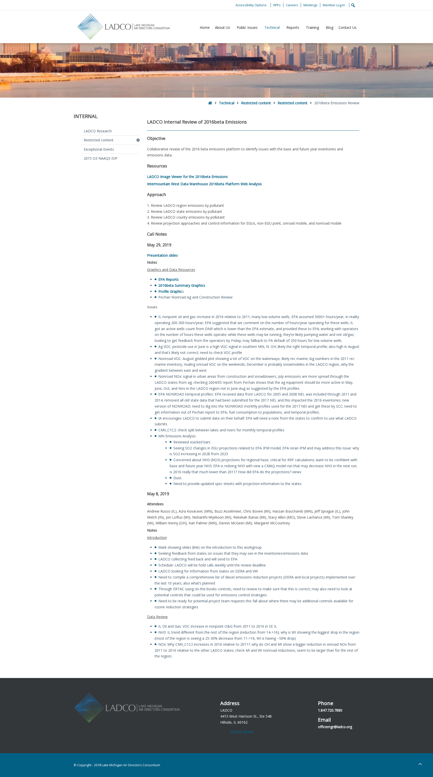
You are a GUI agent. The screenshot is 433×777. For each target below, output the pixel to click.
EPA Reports (168, 279)
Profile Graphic (170, 291)
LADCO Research (98, 131)
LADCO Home (241, 731)
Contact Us (348, 27)
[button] (420, 764)
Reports (292, 27)
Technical (272, 27)
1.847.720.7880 (330, 710)
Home (205, 27)
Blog (329, 27)
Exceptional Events (99, 149)
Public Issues (247, 27)
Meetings (310, 5)
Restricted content (256, 103)
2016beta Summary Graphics (181, 285)
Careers (292, 5)
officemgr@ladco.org (335, 726)
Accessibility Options (251, 5)
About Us (222, 27)
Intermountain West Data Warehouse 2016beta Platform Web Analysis (204, 183)
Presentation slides (162, 255)
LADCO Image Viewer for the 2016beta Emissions (187, 176)
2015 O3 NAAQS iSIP (101, 158)
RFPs (277, 5)
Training (312, 27)
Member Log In (334, 5)
